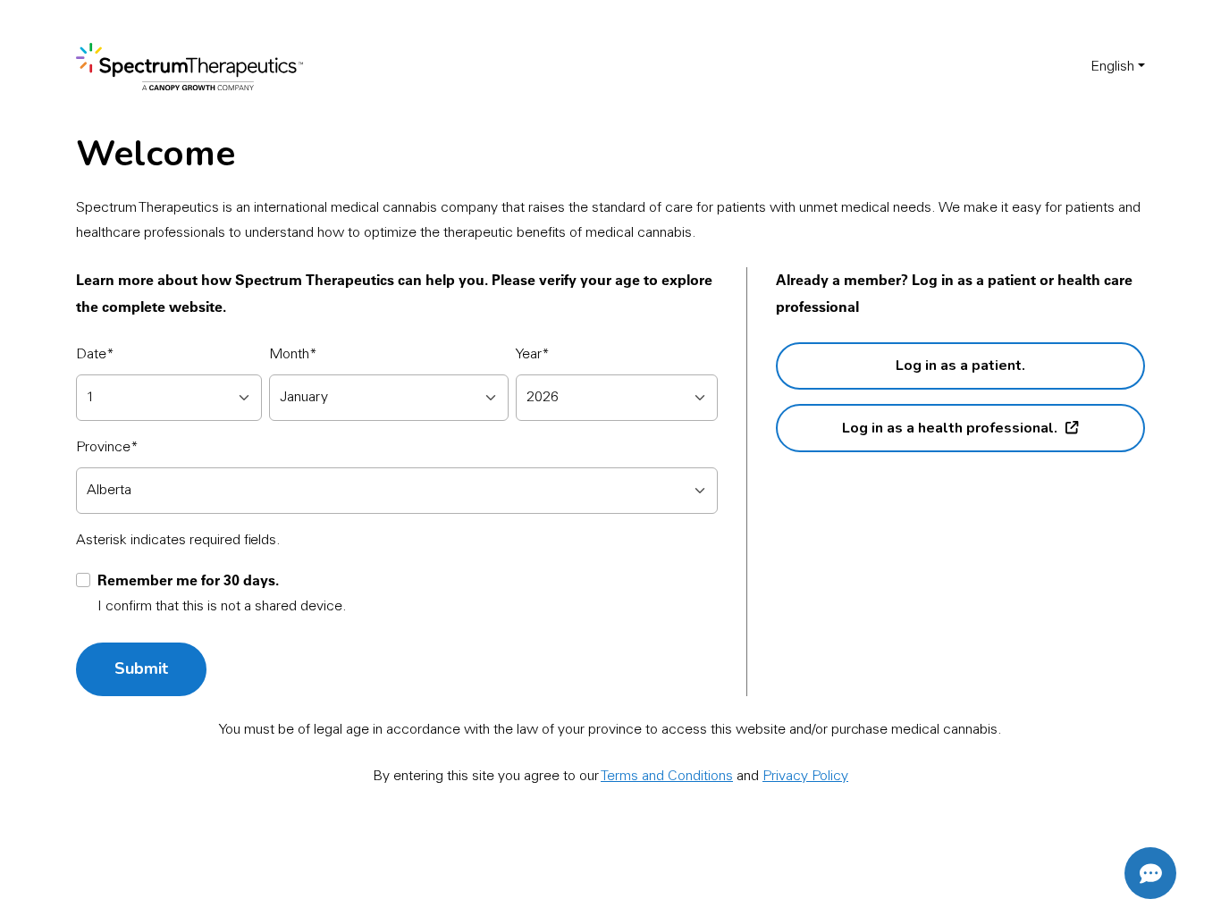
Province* (107, 448)
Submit (141, 668)
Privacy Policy (805, 776)
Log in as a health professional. (949, 428)
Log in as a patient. (960, 365)
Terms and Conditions (667, 776)
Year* (533, 355)
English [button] (1112, 67)
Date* (95, 355)
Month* (293, 355)
